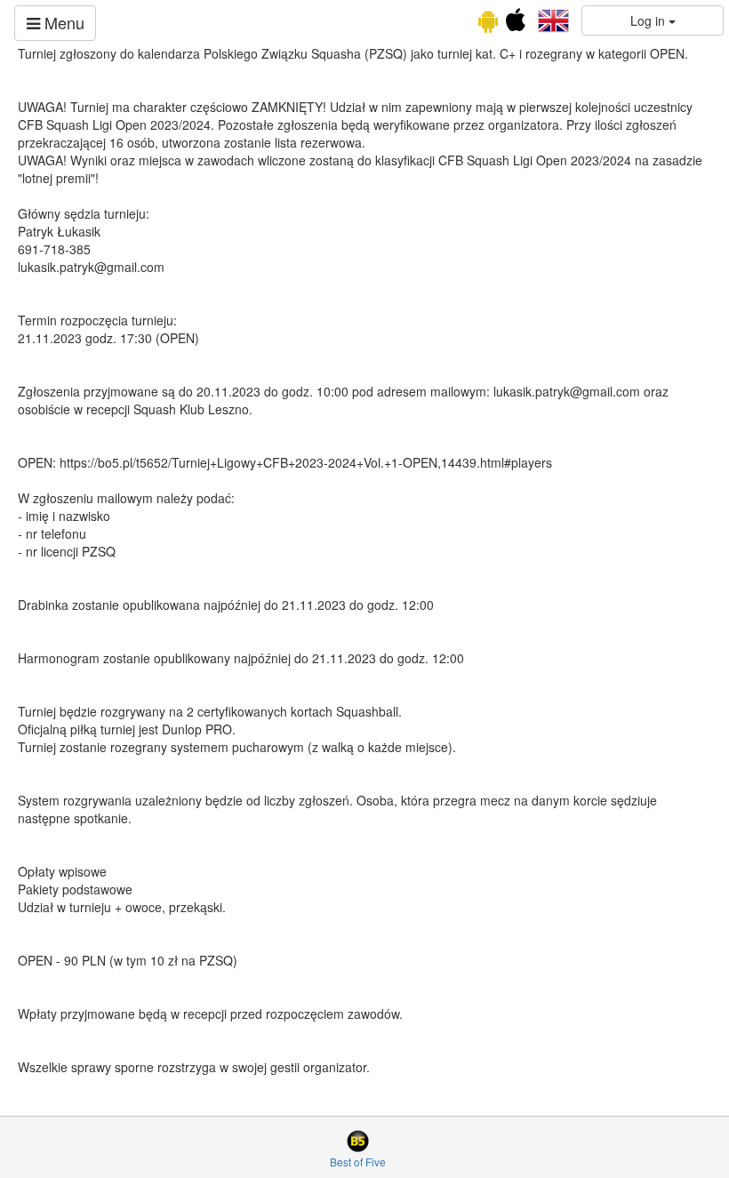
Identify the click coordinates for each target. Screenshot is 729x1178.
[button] (553, 19)
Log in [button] (649, 20)
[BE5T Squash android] (488, 24)
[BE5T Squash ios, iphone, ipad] (515, 24)
